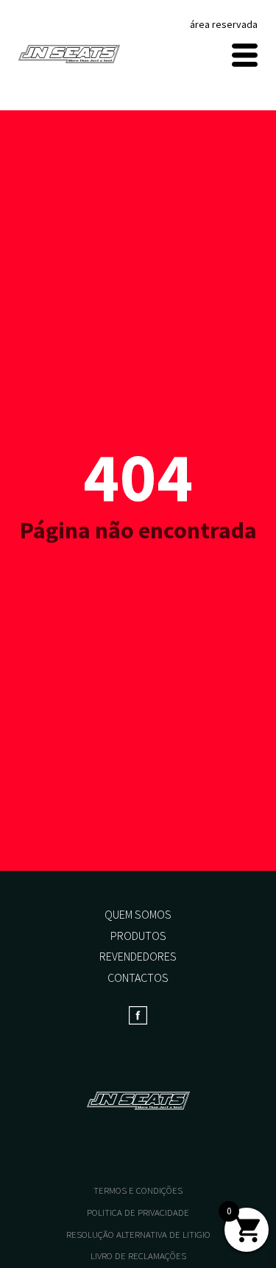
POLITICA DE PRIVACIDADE (138, 1212)
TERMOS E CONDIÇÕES (138, 1190)
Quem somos (138, 914)
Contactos (138, 977)
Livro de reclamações (138, 1255)
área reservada (224, 24)
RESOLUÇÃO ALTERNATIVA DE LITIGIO (138, 1234)
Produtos (138, 935)
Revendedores (138, 956)
